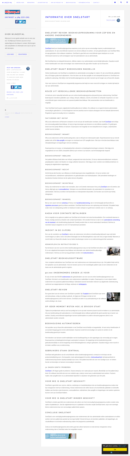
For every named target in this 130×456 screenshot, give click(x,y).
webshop (65, 203)
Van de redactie (57, 2)
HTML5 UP (17, 113)
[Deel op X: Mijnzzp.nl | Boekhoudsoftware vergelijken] (20, 23)
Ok (115, 449)
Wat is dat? (122, 446)
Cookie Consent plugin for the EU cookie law (115, 453)
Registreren (22, 54)
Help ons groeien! (14, 67)
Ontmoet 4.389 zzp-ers (17, 17)
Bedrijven (20, 2)
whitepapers (82, 284)
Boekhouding (71, 2)
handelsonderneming (83, 203)
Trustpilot (86, 293)
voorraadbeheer (64, 189)
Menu (127, 2)
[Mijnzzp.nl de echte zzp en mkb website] (13, 12)
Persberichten (84, 2)
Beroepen (30, 2)
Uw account (115, 2)
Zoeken (121, 2)
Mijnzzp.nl (7, 2)
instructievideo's (88, 253)
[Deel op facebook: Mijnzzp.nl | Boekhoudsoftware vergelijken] (17, 23)
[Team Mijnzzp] (28, 68)
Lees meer (10, 54)
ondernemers (66, 277)
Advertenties (43, 2)
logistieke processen (51, 205)
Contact (96, 2)
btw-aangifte (61, 140)
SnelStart (48, 48)
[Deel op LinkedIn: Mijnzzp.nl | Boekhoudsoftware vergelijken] (24, 23)
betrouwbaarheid (96, 357)
